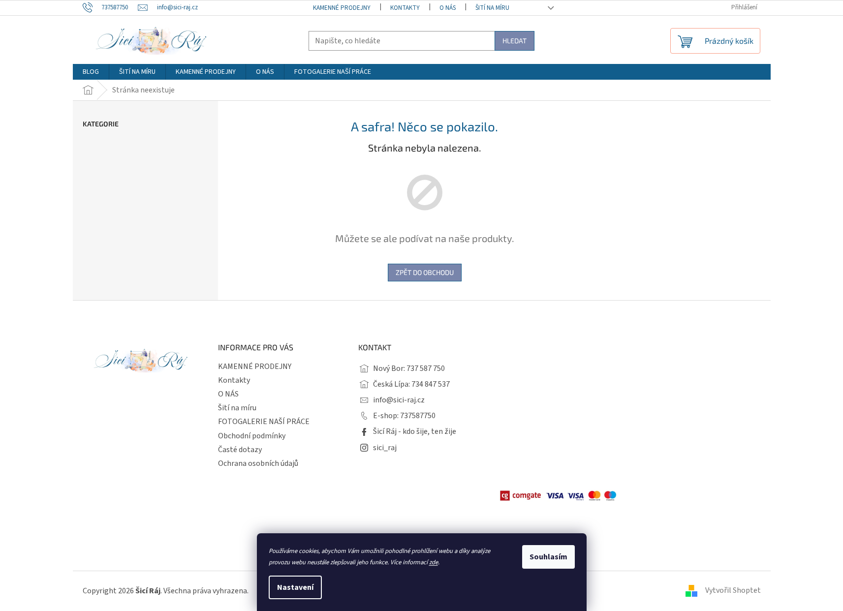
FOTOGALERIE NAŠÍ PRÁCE (264, 421)
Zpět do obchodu (425, 272)
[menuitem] (91, 72)
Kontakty (405, 7)
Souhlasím (548, 556)
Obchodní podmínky (251, 435)
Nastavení (295, 587)
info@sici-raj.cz (399, 400)
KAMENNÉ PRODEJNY (342, 7)
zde (433, 562)
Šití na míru (492, 7)
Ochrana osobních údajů (258, 463)
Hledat (514, 40)
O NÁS (447, 7)
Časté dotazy (240, 449)
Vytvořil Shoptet (733, 590)
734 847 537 (430, 384)
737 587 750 (425, 368)
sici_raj (385, 447)
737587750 (418, 415)
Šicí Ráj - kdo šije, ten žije (414, 431)
